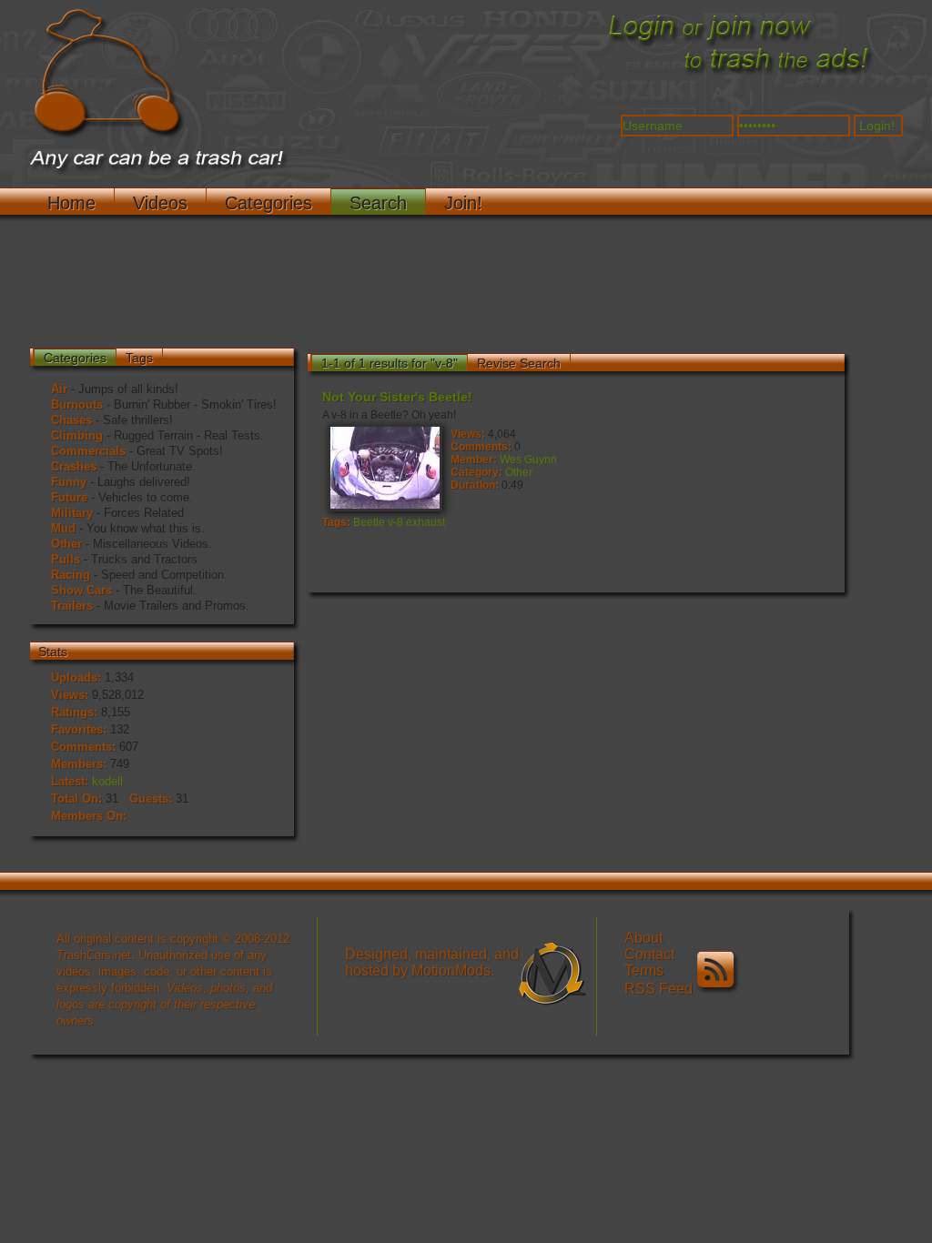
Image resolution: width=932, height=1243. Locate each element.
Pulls (65, 559)
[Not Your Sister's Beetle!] (384, 467)
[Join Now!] (739, 73)
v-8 (395, 522)
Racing (70, 574)
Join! (463, 203)
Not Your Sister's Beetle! (397, 396)
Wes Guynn (528, 459)
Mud (63, 528)
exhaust (425, 522)
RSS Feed (660, 988)
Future (69, 497)
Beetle (369, 522)
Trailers (72, 605)
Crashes (73, 466)
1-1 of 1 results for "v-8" (389, 363)
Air (59, 389)
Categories (268, 203)
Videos (160, 203)
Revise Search (519, 363)
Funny (68, 482)
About (643, 937)
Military (72, 513)
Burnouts (77, 404)
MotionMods (451, 970)
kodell (107, 781)
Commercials (88, 451)
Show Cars (81, 590)
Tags (139, 357)
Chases (71, 420)
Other (66, 544)
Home (71, 203)
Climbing (77, 435)
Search (378, 203)
